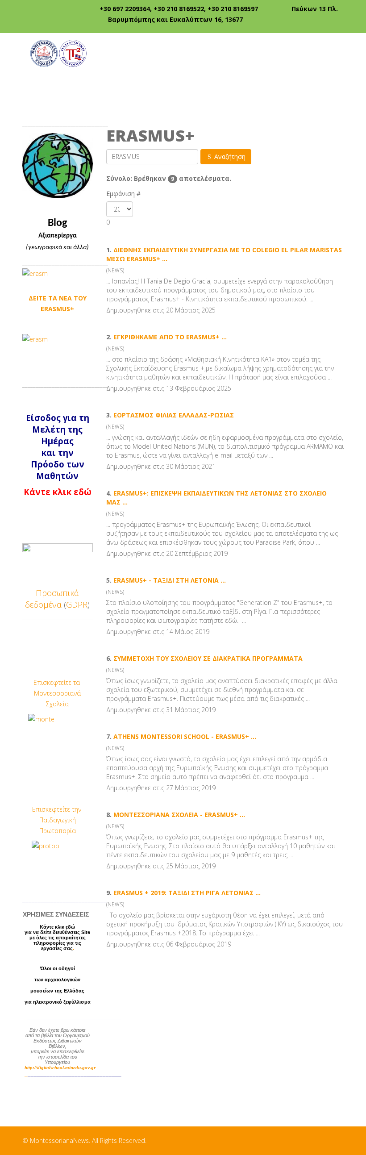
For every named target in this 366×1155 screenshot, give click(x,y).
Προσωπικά (57, 592)
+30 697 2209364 (125, 8)
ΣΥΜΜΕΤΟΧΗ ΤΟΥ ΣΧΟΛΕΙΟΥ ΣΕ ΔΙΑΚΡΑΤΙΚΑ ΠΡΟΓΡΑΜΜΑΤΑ (208, 658)
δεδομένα (43, 604)
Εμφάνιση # (123, 193)
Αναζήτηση (228, 156)
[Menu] (340, 52)
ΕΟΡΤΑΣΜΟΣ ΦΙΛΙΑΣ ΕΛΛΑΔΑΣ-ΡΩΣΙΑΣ (173, 415)
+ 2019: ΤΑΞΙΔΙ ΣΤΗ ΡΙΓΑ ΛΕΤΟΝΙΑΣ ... (187, 892)
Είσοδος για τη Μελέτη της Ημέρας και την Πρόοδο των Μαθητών (57, 446)
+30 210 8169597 (233, 8)
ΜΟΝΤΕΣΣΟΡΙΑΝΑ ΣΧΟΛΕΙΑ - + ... (179, 814)
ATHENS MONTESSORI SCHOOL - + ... (184, 736)
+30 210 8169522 (179, 8)
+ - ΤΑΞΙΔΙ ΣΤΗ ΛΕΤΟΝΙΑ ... (169, 580)
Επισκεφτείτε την (57, 809)
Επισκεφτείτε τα (57, 682)
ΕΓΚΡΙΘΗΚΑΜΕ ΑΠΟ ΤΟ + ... (170, 337)
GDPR (76, 604)
